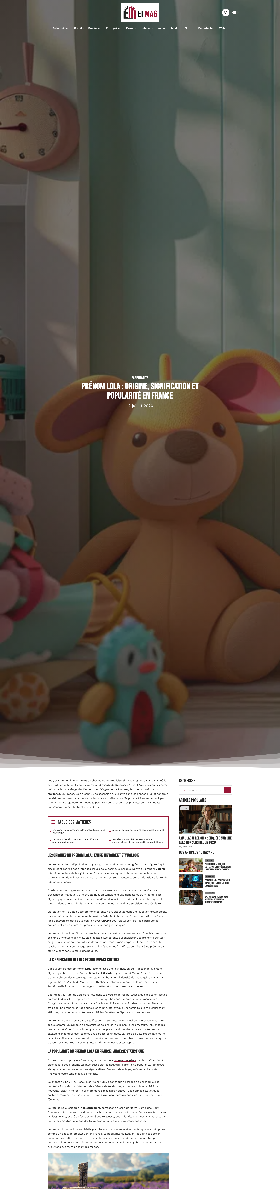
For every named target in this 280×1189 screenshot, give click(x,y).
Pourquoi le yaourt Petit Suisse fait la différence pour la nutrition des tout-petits (218, 867)
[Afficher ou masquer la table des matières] (128, 822)
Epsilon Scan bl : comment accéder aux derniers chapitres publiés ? (216, 899)
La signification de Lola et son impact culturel (138, 830)
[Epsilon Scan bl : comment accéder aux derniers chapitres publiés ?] (191, 897)
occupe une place (125, 1060)
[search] (225, 12)
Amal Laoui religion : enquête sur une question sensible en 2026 (205, 840)
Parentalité (140, 378)
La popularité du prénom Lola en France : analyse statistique (75, 840)
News (184, 808)
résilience (54, 793)
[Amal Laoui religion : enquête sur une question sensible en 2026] (205, 819)
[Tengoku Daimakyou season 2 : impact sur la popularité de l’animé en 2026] (191, 881)
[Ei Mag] (140, 12)
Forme (209, 860)
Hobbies (210, 876)
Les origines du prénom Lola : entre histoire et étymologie (78, 831)
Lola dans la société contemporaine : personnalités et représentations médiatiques (137, 840)
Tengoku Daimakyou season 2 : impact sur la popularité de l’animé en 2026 (218, 883)
